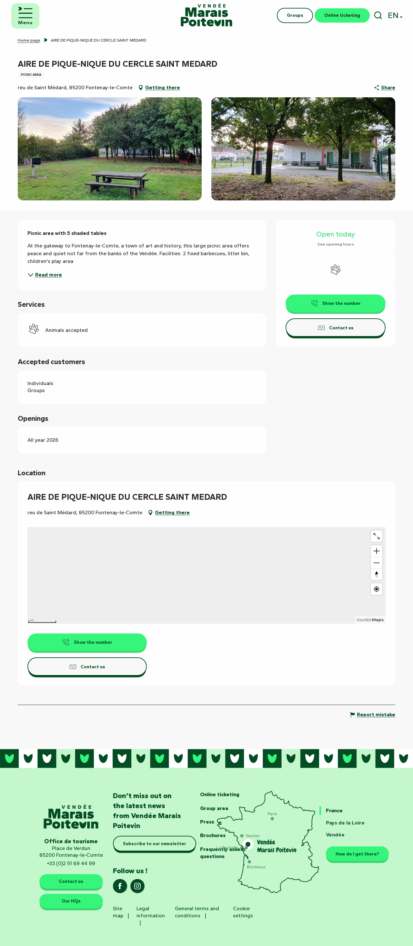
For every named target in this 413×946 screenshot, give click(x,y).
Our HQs (71, 901)
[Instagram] (137, 888)
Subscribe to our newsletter (154, 843)
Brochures (213, 835)
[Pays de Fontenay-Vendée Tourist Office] (206, 15)
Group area (214, 808)
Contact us (71, 881)
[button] (378, 15)
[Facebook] (120, 888)
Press (207, 822)
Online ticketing (219, 794)
